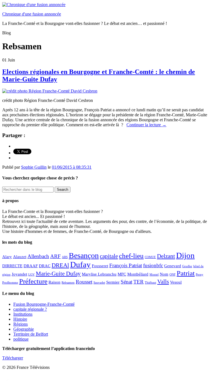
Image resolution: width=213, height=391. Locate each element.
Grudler (187, 266)
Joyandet (19, 274)
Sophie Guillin (34, 167)
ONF (172, 274)
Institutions (22, 314)
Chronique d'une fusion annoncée (31, 14)
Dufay (80, 264)
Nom (164, 274)
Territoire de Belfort (30, 334)
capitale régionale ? (30, 309)
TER (138, 282)
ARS (65, 257)
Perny (199, 274)
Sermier (113, 282)
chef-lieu (131, 255)
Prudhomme (10, 282)
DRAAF (31, 265)
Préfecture (33, 281)
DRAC (44, 265)
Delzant (166, 256)
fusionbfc (153, 265)
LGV (31, 274)
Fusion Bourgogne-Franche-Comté (44, 304)
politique (21, 339)
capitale (109, 256)
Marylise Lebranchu (99, 274)
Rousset (84, 282)
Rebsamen (68, 282)
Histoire (20, 319)
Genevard (172, 265)
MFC (122, 274)
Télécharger (12, 358)
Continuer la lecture (146, 124)
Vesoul (176, 282)
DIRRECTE (12, 265)
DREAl (60, 265)
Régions (20, 324)
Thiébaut (150, 282)
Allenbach (38, 256)
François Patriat (125, 265)
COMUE (150, 257)
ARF (55, 256)
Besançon (84, 255)
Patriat (186, 273)
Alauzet (19, 256)
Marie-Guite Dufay (58, 273)
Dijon (185, 255)
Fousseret (100, 265)
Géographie (23, 329)
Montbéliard (137, 274)
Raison (54, 282)
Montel (154, 274)
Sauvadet (99, 282)
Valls (163, 281)
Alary (7, 256)
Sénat (126, 282)
